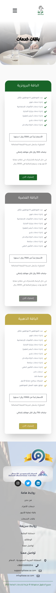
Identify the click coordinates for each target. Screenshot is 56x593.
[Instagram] (18, 483)
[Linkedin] (38, 483)
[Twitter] (28, 483)
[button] (15, 11)
